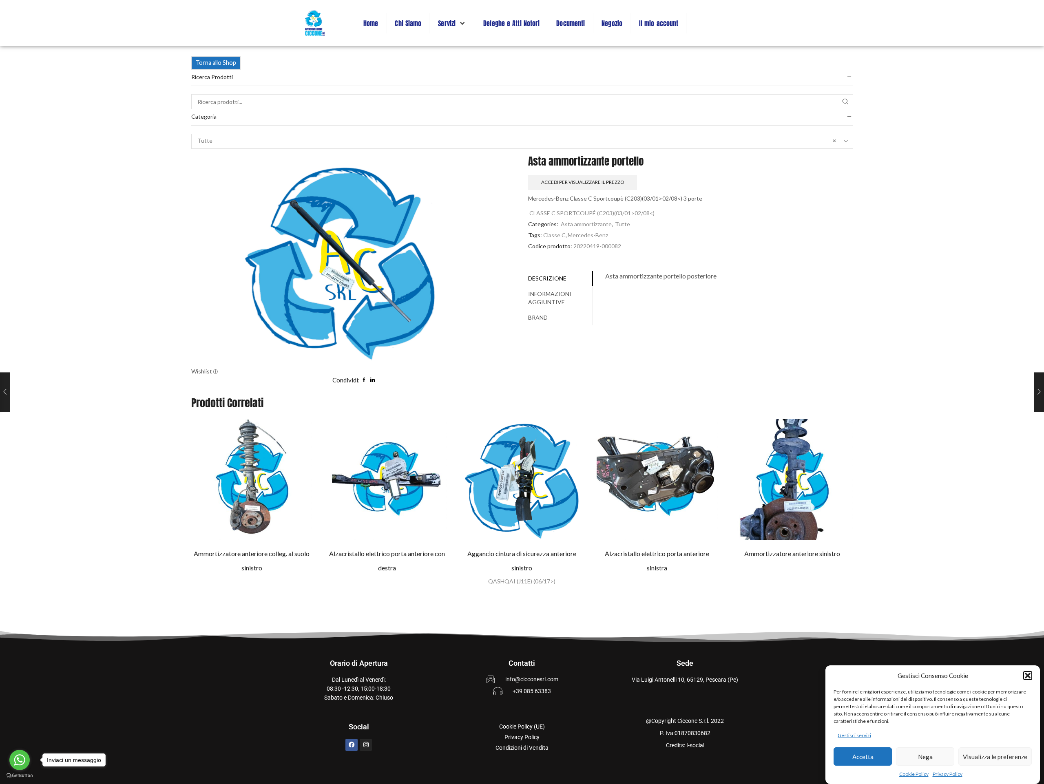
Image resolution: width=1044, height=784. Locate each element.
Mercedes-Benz (588, 235)
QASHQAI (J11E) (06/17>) (521, 581)
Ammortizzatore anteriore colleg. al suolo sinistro (252, 561)
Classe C (554, 235)
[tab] (560, 278)
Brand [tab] (538, 317)
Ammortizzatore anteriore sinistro (792, 553)
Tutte (622, 224)
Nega (925, 756)
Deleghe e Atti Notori (511, 23)
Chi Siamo (408, 23)
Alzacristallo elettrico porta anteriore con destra (387, 561)
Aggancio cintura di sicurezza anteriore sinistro (521, 561)
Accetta (863, 756)
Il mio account (658, 23)
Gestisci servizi (854, 735)
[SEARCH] (845, 101)
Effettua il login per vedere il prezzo (243, 482)
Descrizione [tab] (547, 278)
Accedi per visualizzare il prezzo (582, 182)
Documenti (570, 23)
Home (370, 23)
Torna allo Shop (216, 62)
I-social (695, 745)
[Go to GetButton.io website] (20, 775)
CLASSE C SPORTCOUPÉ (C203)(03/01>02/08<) (592, 213)
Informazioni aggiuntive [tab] (549, 297)
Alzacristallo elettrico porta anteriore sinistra (657, 561)
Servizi (447, 23)
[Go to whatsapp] (19, 760)
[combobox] (522, 141)
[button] (1028, 675)
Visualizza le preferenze (995, 756)
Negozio (612, 23)
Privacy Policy (947, 774)
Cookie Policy (914, 774)
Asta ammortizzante (586, 224)
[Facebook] (351, 745)
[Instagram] (366, 745)
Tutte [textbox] (516, 140)
